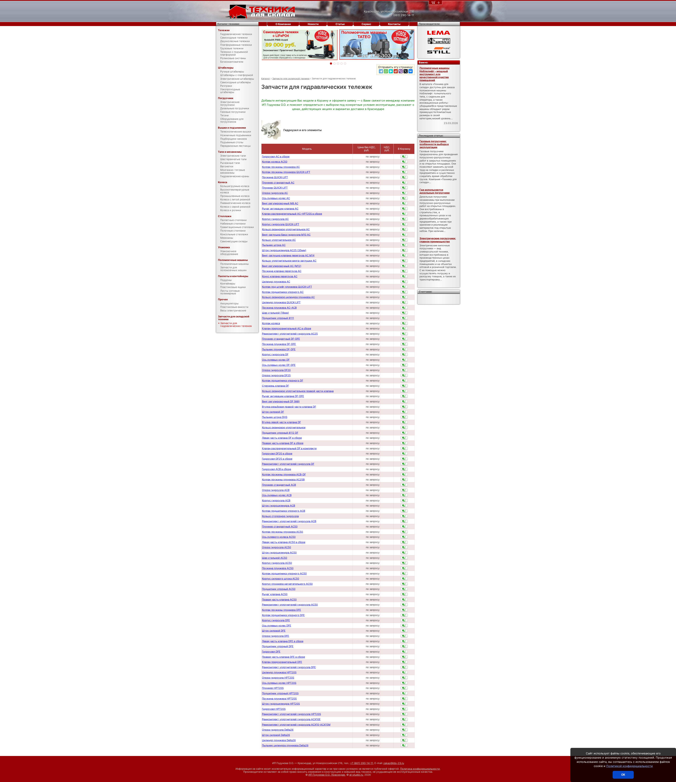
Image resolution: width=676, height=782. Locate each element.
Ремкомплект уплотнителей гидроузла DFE (289, 667)
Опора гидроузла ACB (275, 490)
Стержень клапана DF (275, 385)
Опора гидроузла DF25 (276, 375)
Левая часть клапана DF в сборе (282, 437)
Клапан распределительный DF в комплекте (289, 448)
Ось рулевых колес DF (276, 359)
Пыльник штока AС (274, 244)
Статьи (340, 24)
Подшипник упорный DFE (277, 646)
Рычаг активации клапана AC (280, 208)
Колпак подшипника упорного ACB (283, 510)
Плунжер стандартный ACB (279, 484)
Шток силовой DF (273, 411)
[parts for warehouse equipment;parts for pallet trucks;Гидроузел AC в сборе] (404, 156)
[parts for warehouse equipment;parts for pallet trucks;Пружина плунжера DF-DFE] (404, 344)
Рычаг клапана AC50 (274, 594)
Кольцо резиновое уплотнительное (283, 427)
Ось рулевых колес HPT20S (279, 682)
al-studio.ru (356, 774)
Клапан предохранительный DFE (282, 661)
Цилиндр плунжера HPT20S (279, 672)
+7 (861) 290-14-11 (361, 763)
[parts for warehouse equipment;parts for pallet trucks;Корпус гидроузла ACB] (404, 500)
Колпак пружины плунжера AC (281, 166)
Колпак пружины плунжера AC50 (282, 531)
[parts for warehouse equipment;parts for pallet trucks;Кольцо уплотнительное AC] (404, 240)
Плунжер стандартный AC (278, 182)
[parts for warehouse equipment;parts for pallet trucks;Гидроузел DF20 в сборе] (404, 453)
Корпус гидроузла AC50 (277, 562)
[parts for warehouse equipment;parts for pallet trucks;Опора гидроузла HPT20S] (404, 677)
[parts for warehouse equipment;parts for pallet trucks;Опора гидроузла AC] (404, 193)
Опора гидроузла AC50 (276, 547)
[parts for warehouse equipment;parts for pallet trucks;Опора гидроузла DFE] (404, 636)
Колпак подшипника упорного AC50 (284, 573)
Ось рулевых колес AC (276, 198)
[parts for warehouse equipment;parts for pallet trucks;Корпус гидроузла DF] (404, 354)
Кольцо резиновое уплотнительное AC (286, 229)
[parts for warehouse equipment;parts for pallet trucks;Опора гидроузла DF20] (404, 370)
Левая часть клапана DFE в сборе (282, 641)
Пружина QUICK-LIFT (275, 177)
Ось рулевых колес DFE (276, 625)
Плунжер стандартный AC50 (280, 526)
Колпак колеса (271, 323)
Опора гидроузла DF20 (276, 370)
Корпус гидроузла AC (275, 218)
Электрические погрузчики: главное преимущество (438, 240)
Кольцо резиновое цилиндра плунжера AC (288, 297)
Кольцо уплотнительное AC (279, 239)
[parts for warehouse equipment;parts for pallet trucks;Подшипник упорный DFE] (404, 646)
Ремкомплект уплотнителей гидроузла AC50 (290, 604)
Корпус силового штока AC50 (280, 578)
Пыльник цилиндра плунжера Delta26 (285, 745)
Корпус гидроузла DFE (276, 620)
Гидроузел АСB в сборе (276, 469)
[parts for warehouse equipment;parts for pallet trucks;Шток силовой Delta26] (404, 735)
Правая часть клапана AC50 (279, 599)
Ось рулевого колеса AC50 (279, 536)
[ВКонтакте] (410, 71)
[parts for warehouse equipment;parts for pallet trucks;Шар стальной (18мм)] (404, 313)
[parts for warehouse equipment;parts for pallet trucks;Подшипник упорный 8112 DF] (404, 433)
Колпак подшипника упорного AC (282, 291)
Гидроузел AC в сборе (275, 156)
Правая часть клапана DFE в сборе (283, 656)
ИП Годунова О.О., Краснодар (326, 774)
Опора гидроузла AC (275, 192)
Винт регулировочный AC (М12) (281, 265)
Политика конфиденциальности (420, 768)
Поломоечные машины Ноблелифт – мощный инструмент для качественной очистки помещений (434, 74)
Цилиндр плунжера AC (276, 281)
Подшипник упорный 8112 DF (280, 432)
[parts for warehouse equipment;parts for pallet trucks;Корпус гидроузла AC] (404, 219)
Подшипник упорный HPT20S (280, 693)
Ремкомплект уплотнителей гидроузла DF (288, 463)
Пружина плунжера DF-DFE (279, 344)
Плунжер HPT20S (273, 687)
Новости (313, 24)
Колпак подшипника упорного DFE (283, 615)
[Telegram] (381, 71)
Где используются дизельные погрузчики (435, 191)
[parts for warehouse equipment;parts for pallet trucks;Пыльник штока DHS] (404, 417)
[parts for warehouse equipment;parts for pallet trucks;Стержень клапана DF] (404, 386)
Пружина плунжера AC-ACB (279, 307)
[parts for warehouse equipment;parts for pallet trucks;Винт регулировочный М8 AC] (404, 203)
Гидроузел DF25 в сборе (277, 458)
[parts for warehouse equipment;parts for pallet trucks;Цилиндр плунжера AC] (404, 281)
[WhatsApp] (386, 71)
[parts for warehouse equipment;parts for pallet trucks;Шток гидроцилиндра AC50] (404, 552)
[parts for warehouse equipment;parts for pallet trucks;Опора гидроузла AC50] (404, 547)
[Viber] (401, 71)
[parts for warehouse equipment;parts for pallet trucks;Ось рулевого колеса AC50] (404, 537)
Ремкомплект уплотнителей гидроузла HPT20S (291, 714)
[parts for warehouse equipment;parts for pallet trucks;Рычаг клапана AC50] (404, 594)
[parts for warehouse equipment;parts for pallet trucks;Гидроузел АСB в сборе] (404, 469)
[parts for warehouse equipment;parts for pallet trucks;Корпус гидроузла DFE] (404, 620)
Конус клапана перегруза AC (279, 276)
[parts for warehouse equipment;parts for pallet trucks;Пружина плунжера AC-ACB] (404, 307)
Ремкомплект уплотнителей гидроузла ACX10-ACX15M (296, 724)
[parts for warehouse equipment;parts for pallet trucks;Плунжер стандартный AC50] (404, 526)
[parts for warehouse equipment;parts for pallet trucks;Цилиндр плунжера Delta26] (404, 740)
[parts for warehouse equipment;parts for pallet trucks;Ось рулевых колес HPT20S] (404, 683)
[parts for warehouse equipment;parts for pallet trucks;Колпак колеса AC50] (404, 161)
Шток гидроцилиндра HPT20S (281, 703)
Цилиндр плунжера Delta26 (279, 740)
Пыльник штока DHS (274, 417)
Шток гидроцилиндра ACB (278, 505)
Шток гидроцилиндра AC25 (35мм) (284, 250)
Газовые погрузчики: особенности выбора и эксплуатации (434, 144)
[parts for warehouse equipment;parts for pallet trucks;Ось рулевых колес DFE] (404, 625)
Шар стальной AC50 (274, 557)
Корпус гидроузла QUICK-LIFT (280, 224)
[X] (405, 71)
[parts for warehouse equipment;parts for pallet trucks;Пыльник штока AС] (404, 245)
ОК (623, 774)
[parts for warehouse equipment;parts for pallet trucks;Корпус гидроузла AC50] (404, 563)
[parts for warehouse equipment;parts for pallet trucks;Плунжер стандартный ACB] (404, 485)
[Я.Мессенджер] (391, 71)
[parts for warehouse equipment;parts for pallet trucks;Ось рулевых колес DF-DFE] (404, 365)
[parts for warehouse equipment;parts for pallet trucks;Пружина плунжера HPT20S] (404, 698)
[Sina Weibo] (396, 71)
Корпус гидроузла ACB (276, 500)
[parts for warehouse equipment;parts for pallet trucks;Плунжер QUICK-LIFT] (404, 187)
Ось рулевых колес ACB (277, 495)
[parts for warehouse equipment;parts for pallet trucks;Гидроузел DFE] (404, 651)
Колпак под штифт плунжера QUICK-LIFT (287, 286)
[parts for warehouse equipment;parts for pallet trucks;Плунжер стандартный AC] (404, 182)
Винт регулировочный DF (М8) (281, 401)
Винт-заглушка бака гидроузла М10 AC (286, 234)
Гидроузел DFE (271, 651)
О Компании (283, 24)
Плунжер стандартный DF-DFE (281, 338)
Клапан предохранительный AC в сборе (286, 328)
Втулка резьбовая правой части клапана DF (289, 406)
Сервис (366, 24)
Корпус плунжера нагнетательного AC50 (287, 583)
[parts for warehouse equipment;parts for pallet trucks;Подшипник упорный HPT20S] (404, 693)
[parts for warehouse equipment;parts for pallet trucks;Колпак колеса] (404, 323)
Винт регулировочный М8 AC (280, 203)
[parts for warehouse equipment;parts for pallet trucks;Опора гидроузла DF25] (404, 375)
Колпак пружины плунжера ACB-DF (284, 474)
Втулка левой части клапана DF (281, 422)
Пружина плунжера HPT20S (279, 698)
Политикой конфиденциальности (629, 766)
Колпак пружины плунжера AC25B (283, 479)
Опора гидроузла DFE (275, 635)
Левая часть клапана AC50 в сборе (283, 542)
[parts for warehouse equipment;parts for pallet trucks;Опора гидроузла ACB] (404, 490)
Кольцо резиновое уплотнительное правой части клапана (298, 391)
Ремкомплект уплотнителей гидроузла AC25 (290, 333)
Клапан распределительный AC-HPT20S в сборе (292, 213)
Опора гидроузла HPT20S (278, 677)
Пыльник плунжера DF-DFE (279, 349)
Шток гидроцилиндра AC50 (279, 552)
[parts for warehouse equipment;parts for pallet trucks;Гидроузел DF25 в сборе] (404, 459)
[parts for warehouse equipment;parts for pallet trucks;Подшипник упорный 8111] (404, 318)
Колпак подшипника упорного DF (282, 380)
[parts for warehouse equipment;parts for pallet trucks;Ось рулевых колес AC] (404, 198)
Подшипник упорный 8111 (278, 317)
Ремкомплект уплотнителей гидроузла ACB (289, 521)
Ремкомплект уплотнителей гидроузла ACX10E (291, 719)
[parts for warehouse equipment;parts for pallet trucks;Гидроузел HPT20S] (404, 709)
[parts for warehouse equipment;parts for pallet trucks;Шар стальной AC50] (404, 558)
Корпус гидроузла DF (275, 354)
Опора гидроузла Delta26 (277, 729)
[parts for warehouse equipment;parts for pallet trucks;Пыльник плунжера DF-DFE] (404, 349)
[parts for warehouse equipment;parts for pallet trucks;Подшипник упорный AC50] (404, 589)
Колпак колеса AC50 (274, 161)
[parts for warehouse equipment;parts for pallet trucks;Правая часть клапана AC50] (404, 599)
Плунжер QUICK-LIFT (275, 187)
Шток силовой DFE (274, 630)
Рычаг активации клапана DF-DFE (283, 396)
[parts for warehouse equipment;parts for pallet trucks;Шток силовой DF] (404, 412)
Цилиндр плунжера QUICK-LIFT (281, 302)
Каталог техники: (228, 23)
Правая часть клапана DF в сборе (282, 443)
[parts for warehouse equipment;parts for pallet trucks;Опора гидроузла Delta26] (404, 730)
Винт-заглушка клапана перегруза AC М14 (288, 255)
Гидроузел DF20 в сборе (277, 453)
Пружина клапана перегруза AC (281, 271)
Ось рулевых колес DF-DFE (279, 364)
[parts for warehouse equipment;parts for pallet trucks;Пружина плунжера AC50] (404, 568)
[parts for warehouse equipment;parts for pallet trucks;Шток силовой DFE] (404, 630)
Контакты (394, 24)
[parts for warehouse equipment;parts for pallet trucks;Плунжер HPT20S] (404, 688)
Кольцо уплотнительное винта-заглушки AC (289, 260)
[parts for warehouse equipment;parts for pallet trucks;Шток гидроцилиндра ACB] (404, 505)
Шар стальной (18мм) (275, 312)
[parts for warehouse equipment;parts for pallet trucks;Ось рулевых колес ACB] (404, 495)
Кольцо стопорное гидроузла (280, 516)
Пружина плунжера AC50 (277, 568)
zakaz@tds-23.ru (393, 763)
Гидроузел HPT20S (274, 708)
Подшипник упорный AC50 (278, 588)
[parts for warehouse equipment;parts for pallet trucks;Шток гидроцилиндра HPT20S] (404, 703)
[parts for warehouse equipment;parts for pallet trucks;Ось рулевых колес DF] (404, 360)
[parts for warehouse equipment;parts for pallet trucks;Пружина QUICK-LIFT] (404, 177)
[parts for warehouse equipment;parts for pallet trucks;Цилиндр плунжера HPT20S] (404, 672)
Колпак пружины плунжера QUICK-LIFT (286, 171)
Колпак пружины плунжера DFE (281, 609)
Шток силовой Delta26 (276, 734)
